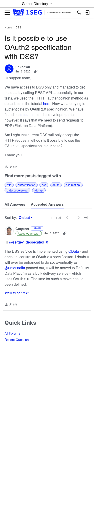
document (29, 114)
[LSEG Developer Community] (42, 13)
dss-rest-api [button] (73, 185)
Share (11, 167)
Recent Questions (17, 339)
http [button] (9, 185)
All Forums (12, 333)
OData (74, 251)
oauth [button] (56, 185)
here (46, 103)
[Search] (79, 13)
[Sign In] (87, 13)
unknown (23, 67)
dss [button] (44, 185)
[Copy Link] (36, 71)
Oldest (25, 217)
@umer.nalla (15, 267)
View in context (17, 293)
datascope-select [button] (17, 190)
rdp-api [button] (38, 190)
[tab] (15, 204)
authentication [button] (26, 185)
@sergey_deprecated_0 (28, 242)
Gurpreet (22, 229)
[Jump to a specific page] (85, 217)
